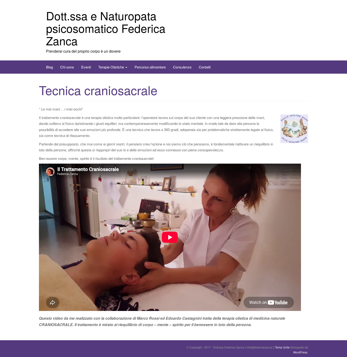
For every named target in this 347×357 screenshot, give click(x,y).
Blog (49, 66)
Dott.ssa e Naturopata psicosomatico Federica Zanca (105, 28)
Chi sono (67, 66)
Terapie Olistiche (111, 66)
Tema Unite (282, 347)
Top (336, 346)
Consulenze (182, 66)
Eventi (86, 66)
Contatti (205, 66)
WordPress (300, 352)
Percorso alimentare (150, 66)
